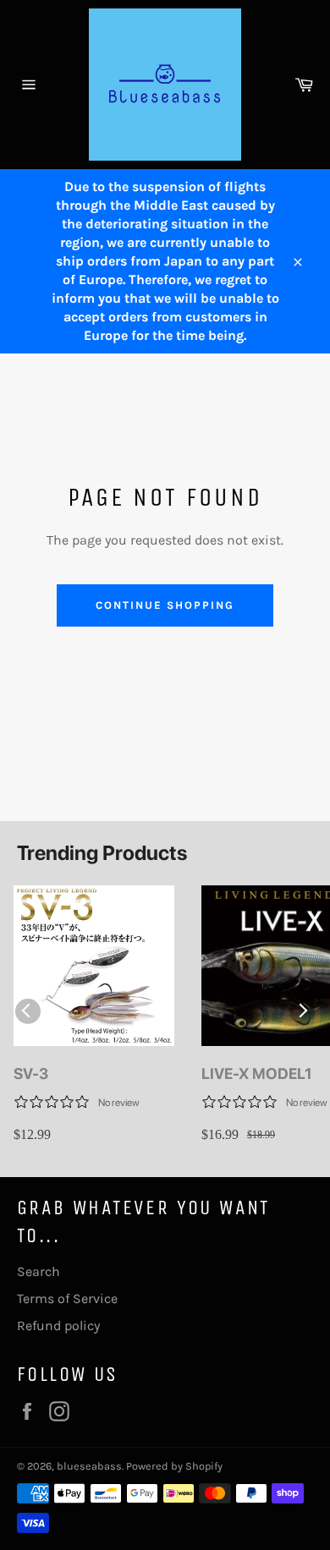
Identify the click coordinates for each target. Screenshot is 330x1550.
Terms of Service (67, 1298)
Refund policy (58, 1325)
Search (38, 1271)
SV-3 (31, 1073)
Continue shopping (165, 605)
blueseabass (89, 1466)
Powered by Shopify (174, 1466)
